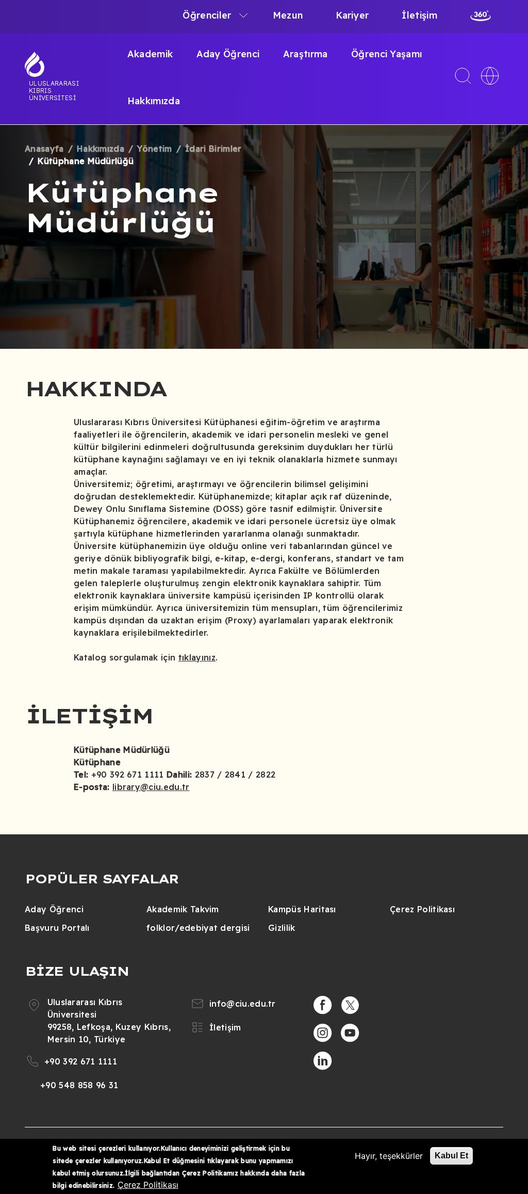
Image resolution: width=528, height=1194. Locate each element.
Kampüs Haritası (302, 909)
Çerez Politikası (422, 909)
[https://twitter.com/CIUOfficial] (350, 1005)
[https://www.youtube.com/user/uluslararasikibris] (350, 1033)
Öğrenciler (207, 15)
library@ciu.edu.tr (151, 787)
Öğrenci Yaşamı (386, 54)
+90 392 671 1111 (80, 1061)
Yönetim (154, 148)
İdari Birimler (213, 148)
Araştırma (305, 54)
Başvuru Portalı (57, 928)
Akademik (150, 54)
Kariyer (352, 15)
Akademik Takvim (182, 909)
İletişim (419, 15)
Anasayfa (44, 148)
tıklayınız (197, 657)
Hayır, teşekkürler (389, 1156)
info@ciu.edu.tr (242, 1003)
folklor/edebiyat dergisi (198, 928)
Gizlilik (281, 928)
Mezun (288, 15)
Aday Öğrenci (228, 54)
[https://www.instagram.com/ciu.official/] (323, 1033)
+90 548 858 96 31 (79, 1085)
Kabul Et (451, 1155)
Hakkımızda (153, 101)
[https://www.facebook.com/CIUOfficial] (323, 1005)
